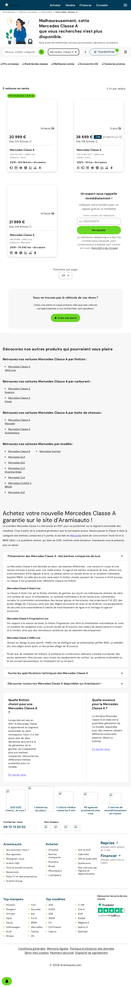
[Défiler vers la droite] (85, 52)
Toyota (35, 931)
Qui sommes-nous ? (17, 849)
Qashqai (83, 931)
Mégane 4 (83, 922)
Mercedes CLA (16, 477)
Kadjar (82, 918)
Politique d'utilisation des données (92, 948)
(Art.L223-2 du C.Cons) (104, 248)
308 (50, 913)
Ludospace (54, 875)
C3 (50, 922)
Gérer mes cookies (37, 953)
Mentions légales (58, 948)
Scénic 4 (83, 927)
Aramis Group (14, 880)
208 (50, 904)
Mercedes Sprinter (50, 451)
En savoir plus (17, 775)
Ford (34, 918)
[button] (75, 52)
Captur (52, 931)
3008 (51, 918)
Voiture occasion (28, 11)
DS (32, 935)
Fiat (33, 904)
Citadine (53, 849)
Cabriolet (83, 854)
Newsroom (12, 872)
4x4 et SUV (84, 849)
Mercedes (76, 535)
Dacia (9, 922)
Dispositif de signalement (91, 953)
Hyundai (36, 909)
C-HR (81, 904)
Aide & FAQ (12, 863)
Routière (53, 861)
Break (51, 866)
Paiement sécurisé (62, 953)
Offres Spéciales (87, 858)
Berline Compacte (54, 856)
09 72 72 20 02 (14, 827)
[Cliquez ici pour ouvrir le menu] (125, 5)
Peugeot (11, 909)
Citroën (10, 913)
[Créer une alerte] (7, 981)
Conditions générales (32, 948)
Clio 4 (81, 909)
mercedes (46, 11)
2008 (51, 909)
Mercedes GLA (16, 456)
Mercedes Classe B (19, 451)
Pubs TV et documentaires (21, 876)
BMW (34, 922)
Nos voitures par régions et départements (87, 870)
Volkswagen (13, 927)
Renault (10, 904)
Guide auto (84, 863)
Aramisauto (9, 11)
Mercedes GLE (16, 492)
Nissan (10, 935)
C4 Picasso (54, 927)
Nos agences (13, 854)
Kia (33, 913)
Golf (80, 913)
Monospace (55, 870)
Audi (9, 931)
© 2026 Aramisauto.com (65, 965)
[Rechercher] (41, 52)
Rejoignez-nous (15, 858)
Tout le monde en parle (19, 867)
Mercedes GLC (16, 462)
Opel (9, 918)
